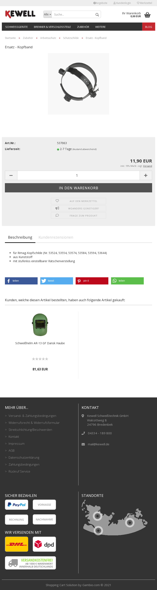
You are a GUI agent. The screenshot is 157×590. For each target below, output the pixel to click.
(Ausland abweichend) (84, 149)
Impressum (16, 443)
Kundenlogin (123, 3)
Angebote (101, 3)
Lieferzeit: (12, 149)
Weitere (100, 27)
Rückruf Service (19, 471)
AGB (11, 450)
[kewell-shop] (21, 14)
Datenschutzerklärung (23, 457)
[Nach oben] (146, 584)
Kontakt (13, 436)
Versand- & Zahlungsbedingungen (32, 416)
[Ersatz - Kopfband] (78, 84)
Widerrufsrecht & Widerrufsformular (34, 423)
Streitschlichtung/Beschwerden (30, 430)
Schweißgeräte (16, 27)
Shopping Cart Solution (61, 585)
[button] (21, 280)
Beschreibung (20, 237)
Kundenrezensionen (55, 237)
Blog (148, 27)
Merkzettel (145, 3)
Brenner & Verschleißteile (52, 27)
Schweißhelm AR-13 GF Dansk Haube (40, 343)
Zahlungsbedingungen (23, 464)
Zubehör (83, 27)
